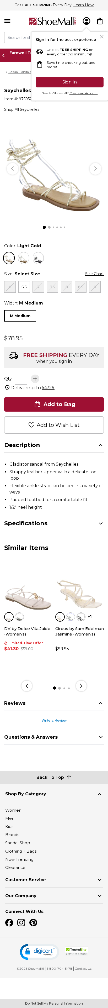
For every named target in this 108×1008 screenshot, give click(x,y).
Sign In (69, 82)
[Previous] (12, 169)
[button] (39, 952)
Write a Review (54, 720)
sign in (65, 361)
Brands (12, 834)
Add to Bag (59, 404)
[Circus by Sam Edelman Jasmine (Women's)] (79, 587)
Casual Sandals (19, 72)
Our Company (20, 895)
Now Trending (19, 859)
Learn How (83, 5)
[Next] (95, 169)
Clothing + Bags (20, 851)
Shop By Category (25, 793)
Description (22, 445)
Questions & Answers (31, 737)
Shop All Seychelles (21, 109)
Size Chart (94, 273)
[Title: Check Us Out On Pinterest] (33, 923)
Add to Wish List (58, 425)
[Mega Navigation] (7, 21)
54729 (48, 387)
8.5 (80, 287)
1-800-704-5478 (59, 968)
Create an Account (83, 93)
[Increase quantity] (35, 379)
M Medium (20, 315)
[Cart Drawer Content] (100, 21)
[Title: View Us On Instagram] (21, 923)
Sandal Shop (17, 842)
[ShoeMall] (52, 21)
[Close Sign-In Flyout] (102, 37)
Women (13, 810)
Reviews (14, 703)
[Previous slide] (5, 55)
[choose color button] (9, 258)
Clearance (15, 867)
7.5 (52, 287)
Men (9, 818)
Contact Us (83, 968)
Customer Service (25, 879)
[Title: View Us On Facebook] (9, 923)
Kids (9, 826)
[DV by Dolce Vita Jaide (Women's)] (28, 587)
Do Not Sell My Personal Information (54, 1003)
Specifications (25, 523)
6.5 (24, 287)
